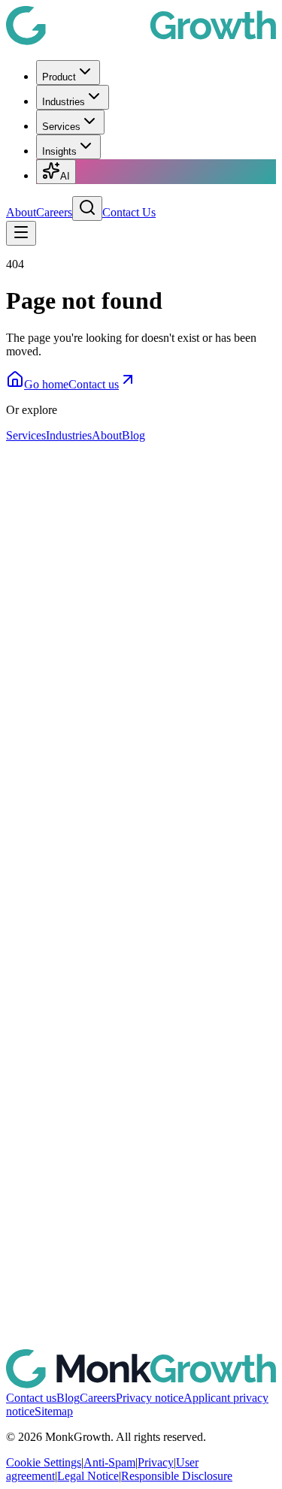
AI (65, 176)
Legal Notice (88, 1475)
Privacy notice (149, 1397)
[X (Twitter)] (141, 1084)
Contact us (93, 384)
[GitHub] (141, 1357)
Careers (54, 212)
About (21, 212)
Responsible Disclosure (176, 1475)
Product (59, 77)
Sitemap (54, 1411)
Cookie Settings (43, 1462)
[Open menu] (21, 233)
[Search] (87, 208)
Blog (133, 435)
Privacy (156, 1462)
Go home (46, 384)
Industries (63, 101)
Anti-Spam (109, 1462)
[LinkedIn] (141, 811)
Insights (59, 151)
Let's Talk (29, 539)
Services (61, 126)
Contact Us (129, 212)
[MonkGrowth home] (141, 41)
